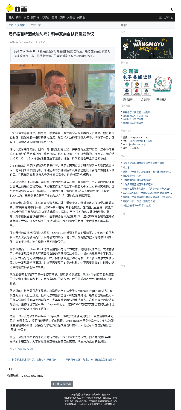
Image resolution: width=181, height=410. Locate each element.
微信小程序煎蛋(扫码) (141, 140)
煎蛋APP (106, 394)
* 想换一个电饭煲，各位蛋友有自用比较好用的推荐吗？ (149, 171)
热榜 (62, 17)
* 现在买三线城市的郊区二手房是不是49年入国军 (146, 188)
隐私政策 (96, 394)
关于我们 (75, 394)
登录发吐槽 (63, 384)
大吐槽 (71, 17)
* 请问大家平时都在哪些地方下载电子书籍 (142, 163)
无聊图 (45, 17)
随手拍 (35, 17)
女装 (26, 17)
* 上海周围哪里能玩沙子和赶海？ (138, 184)
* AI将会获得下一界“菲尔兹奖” (136, 205)
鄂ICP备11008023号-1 (75, 397)
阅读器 (81, 17)
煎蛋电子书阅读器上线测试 (136, 112)
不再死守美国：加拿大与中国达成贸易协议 (89, 359)
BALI (12, 41)
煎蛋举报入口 (71, 404)
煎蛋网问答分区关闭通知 (135, 115)
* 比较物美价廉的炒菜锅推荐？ (137, 180)
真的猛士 (22, 25)
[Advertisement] (147, 241)
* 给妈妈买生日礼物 (131, 175)
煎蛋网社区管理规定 (133, 119)
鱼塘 (54, 17)
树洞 (18, 17)
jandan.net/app (137, 144)
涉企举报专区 (110, 404)
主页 (10, 25)
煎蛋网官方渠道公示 (133, 122)
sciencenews (25, 349)
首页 (11, 17)
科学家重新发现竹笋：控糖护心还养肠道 (33, 359)
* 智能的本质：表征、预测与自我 (138, 201)
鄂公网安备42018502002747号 (102, 397)
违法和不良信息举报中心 (90, 404)
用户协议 (85, 394)
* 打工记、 (126, 167)
